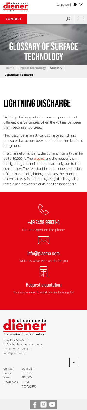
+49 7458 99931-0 (44, 222)
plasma (39, 158)
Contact (14, 19)
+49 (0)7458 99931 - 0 (17, 349)
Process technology (32, 68)
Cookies (29, 386)
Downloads (10, 382)
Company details (28, 371)
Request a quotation (43, 284)
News (7, 377)
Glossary (56, 68)
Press (7, 373)
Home (10, 68)
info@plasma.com (43, 253)
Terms (26, 382)
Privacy (27, 377)
